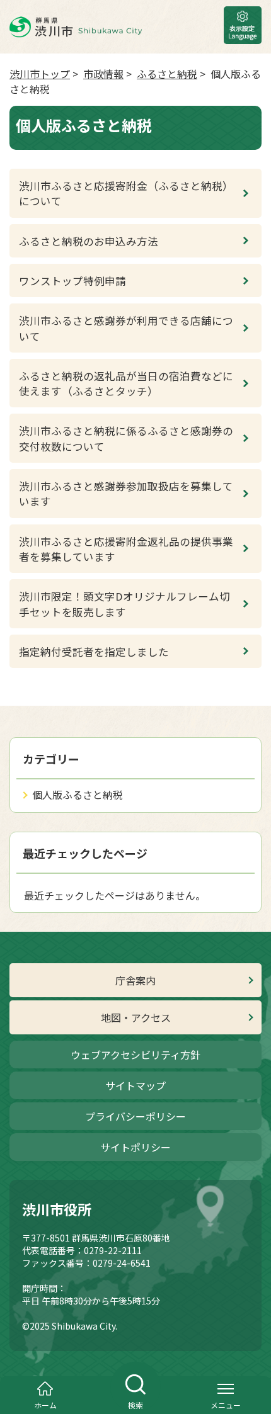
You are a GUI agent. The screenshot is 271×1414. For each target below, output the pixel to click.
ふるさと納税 (167, 73)
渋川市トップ (39, 73)
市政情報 (103, 73)
